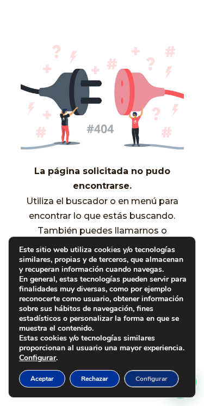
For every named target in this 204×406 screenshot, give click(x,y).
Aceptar (42, 378)
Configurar (37, 358)
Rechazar (94, 378)
